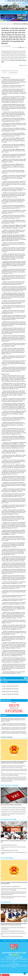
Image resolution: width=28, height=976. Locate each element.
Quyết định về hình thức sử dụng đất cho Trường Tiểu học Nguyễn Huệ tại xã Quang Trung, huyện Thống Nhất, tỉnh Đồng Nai (13, 312)
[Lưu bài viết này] (25, 47)
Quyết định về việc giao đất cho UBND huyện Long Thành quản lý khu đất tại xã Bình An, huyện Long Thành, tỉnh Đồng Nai (14, 456)
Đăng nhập (23, 940)
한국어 (17, 0)
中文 (26, 0)
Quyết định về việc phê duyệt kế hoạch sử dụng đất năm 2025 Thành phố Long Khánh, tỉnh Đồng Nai (14, 603)
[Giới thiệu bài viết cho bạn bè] (21, 47)
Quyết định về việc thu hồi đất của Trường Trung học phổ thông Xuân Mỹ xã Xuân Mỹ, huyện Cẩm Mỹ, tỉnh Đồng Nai (14, 591)
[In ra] (23, 47)
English (9, 0)
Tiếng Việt (22, 0)
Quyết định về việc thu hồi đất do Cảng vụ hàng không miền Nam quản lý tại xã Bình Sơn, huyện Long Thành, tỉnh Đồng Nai (14, 621)
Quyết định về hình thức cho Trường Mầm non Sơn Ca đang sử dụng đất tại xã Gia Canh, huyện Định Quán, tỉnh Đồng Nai (13, 307)
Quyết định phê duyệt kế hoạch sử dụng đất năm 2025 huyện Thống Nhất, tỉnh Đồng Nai (13, 672)
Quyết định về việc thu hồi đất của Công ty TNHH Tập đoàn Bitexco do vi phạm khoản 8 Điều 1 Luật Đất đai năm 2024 (13, 244)
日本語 (13, 0)
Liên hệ (17, 940)
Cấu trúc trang (11, 940)
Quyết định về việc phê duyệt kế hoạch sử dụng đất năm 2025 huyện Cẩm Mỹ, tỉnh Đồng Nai (14, 596)
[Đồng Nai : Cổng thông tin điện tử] (14, 3)
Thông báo (4, 715)
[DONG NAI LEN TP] (14, 17)
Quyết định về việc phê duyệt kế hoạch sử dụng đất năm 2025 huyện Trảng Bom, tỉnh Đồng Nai (14, 582)
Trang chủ (5, 940)
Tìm (25, 678)
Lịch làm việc (4, 681)
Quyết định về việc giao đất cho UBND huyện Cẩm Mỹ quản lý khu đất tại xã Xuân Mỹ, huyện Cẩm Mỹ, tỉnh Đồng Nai (13, 151)
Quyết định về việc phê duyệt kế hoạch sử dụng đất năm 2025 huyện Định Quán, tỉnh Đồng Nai (14, 599)
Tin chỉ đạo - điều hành (6, 737)
